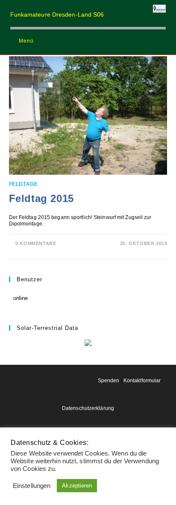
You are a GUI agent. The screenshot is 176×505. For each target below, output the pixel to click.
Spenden (109, 381)
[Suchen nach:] (40, 40)
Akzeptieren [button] (77, 485)
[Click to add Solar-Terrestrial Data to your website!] (88, 342)
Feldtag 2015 (41, 198)
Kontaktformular (142, 381)
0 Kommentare (35, 243)
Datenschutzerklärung (88, 408)
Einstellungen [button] (31, 485)
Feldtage (23, 184)
